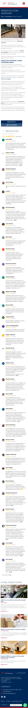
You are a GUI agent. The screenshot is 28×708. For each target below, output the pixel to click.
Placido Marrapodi (10, 169)
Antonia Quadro (10, 276)
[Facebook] (2, 697)
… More (20, 165)
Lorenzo (8, 191)
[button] (24, 3)
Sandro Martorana (10, 424)
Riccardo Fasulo (10, 348)
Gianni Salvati (9, 182)
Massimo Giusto (10, 379)
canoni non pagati (6, 79)
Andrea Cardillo (10, 152)
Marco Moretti (9, 305)
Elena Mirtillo (9, 393)
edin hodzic (9, 237)
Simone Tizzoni (10, 509)
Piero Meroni (9, 559)
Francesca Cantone (11, 263)
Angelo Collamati (10, 334)
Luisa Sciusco (9, 223)
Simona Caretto (10, 439)
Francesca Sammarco (11, 492)
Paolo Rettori (9, 408)
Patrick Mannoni (10, 207)
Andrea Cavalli (10, 362)
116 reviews (18, 136)
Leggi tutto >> (4, 611)
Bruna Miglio (9, 467)
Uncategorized (8, 16)
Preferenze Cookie (17, 701)
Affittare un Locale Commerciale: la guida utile (13, 600)
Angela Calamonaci (11, 454)
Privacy (3, 701)
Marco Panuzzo (10, 481)
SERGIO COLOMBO (11, 291)
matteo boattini (10, 316)
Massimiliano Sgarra (12, 704)
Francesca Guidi (10, 248)
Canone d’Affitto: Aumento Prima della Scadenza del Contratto (12, 656)
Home (2, 16)
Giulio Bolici (9, 139)
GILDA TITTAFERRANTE (12, 325)
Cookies (8, 701)
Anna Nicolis (9, 543)
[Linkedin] (4, 697)
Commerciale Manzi (11, 525)
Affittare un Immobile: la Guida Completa (13, 629)
